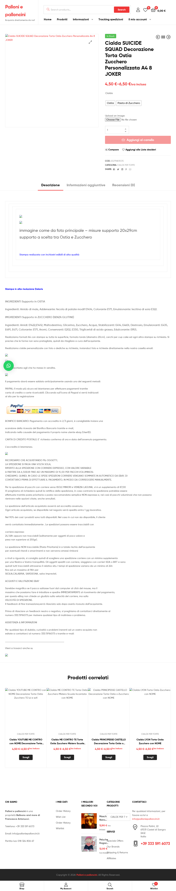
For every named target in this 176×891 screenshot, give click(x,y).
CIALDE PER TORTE (126, 165)
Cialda (109, 93)
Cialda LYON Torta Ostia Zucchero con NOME (150, 741)
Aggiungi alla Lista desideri (140, 149)
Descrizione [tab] (50, 185)
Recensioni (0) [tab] (123, 185)
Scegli (26, 757)
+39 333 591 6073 (25, 826)
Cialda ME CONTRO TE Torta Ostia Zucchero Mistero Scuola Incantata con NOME (67, 741)
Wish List (60, 816)
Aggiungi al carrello (140, 140)
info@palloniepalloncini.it (26, 833)
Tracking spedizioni (110, 19)
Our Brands (113, 846)
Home (47, 19)
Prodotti (62, 19)
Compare (113, 149)
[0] (145, 9)
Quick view (34, 711)
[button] (90, 42)
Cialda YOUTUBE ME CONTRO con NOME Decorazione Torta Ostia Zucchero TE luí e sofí (25, 741)
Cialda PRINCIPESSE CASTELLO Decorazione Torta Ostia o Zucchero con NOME (109, 741)
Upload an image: (115, 115)
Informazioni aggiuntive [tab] (86, 185)
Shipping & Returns (117, 852)
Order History (63, 810)
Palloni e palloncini (86, 874)
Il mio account (138, 19)
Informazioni (81, 19)
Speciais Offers (115, 840)
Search (122, 9)
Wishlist (60, 828)
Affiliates (111, 858)
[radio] (110, 103)
